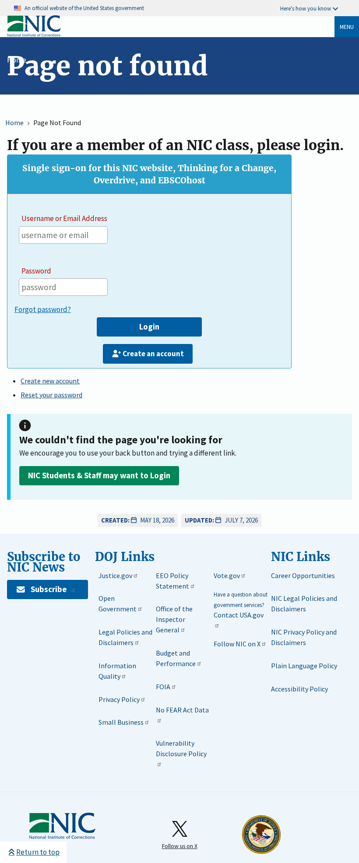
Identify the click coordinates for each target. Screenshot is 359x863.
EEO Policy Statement (172, 580)
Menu (347, 27)
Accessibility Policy (299, 688)
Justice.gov (115, 575)
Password (36, 271)
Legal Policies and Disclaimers (125, 637)
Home (16, 60)
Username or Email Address (64, 218)
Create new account (50, 380)
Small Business (121, 722)
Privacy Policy (119, 699)
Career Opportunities (303, 575)
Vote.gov (227, 575)
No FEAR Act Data (182, 709)
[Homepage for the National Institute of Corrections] (62, 826)
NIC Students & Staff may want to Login (99, 475)
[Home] (34, 35)
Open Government (118, 603)
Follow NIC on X (237, 643)
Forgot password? (42, 309)
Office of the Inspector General (174, 619)
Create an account (153, 353)
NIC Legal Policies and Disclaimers (304, 603)
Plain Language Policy (304, 665)
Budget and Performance (176, 658)
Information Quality (117, 671)
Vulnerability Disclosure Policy (181, 748)
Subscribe (49, 589)
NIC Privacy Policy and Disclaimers (304, 637)
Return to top (38, 852)
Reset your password (51, 394)
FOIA (163, 686)
